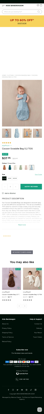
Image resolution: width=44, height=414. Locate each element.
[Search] (38, 12)
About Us (5, 324)
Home (4, 75)
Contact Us (38, 324)
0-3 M (4, 178)
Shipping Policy (7, 333)
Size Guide (38, 174)
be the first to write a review (22, 252)
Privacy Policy (6, 328)
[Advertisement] (22, 49)
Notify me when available (31, 188)
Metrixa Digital (16, 397)
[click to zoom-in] (22, 103)
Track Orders (37, 337)
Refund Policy (6, 341)
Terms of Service (8, 337)
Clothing (10, 75)
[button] (9, 194)
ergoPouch (6, 145)
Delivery (39, 328)
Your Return (38, 333)
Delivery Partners (22, 371)
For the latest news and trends (22, 353)
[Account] (38, 5)
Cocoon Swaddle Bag (22, 75)
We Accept (22, 359)
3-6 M (9, 178)
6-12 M (15, 178)
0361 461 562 (24, 379)
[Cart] (41, 5)
